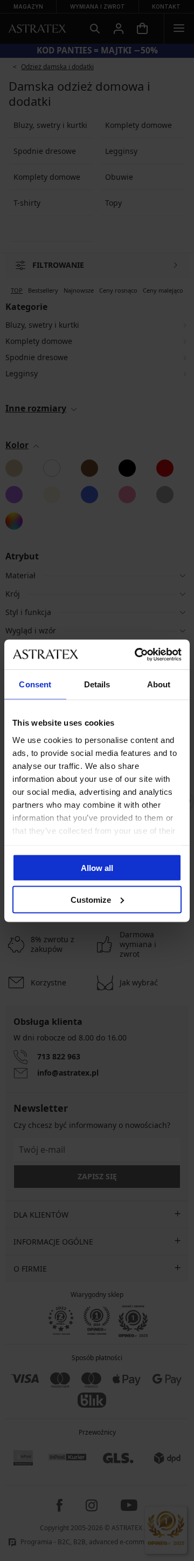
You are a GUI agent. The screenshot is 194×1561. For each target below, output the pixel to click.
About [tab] (159, 684)
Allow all (97, 868)
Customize (91, 899)
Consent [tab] (35, 684)
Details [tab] (97, 684)
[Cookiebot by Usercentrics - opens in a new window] (137, 654)
